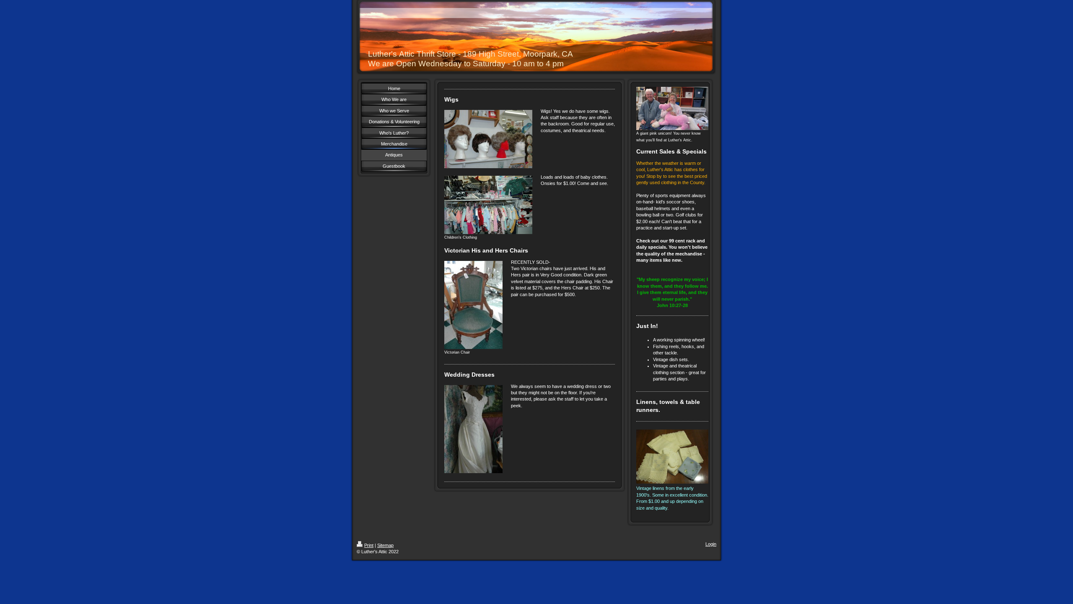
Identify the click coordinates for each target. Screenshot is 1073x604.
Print (368, 545)
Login (710, 544)
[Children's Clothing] (488, 205)
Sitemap (385, 545)
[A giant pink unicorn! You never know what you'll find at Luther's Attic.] (672, 108)
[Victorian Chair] (473, 305)
